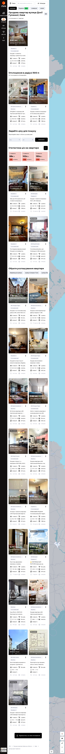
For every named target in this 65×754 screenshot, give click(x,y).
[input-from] (15, 140)
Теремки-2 (13, 48)
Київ (36, 746)
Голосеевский (14, 51)
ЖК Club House (15, 657)
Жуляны (13, 109)
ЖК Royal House (35, 244)
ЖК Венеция (34, 193)
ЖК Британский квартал (17, 106)
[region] (57, 377)
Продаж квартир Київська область (22, 746)
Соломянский (34, 246)
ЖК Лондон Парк (15, 305)
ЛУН (10, 746)
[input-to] (28, 140)
